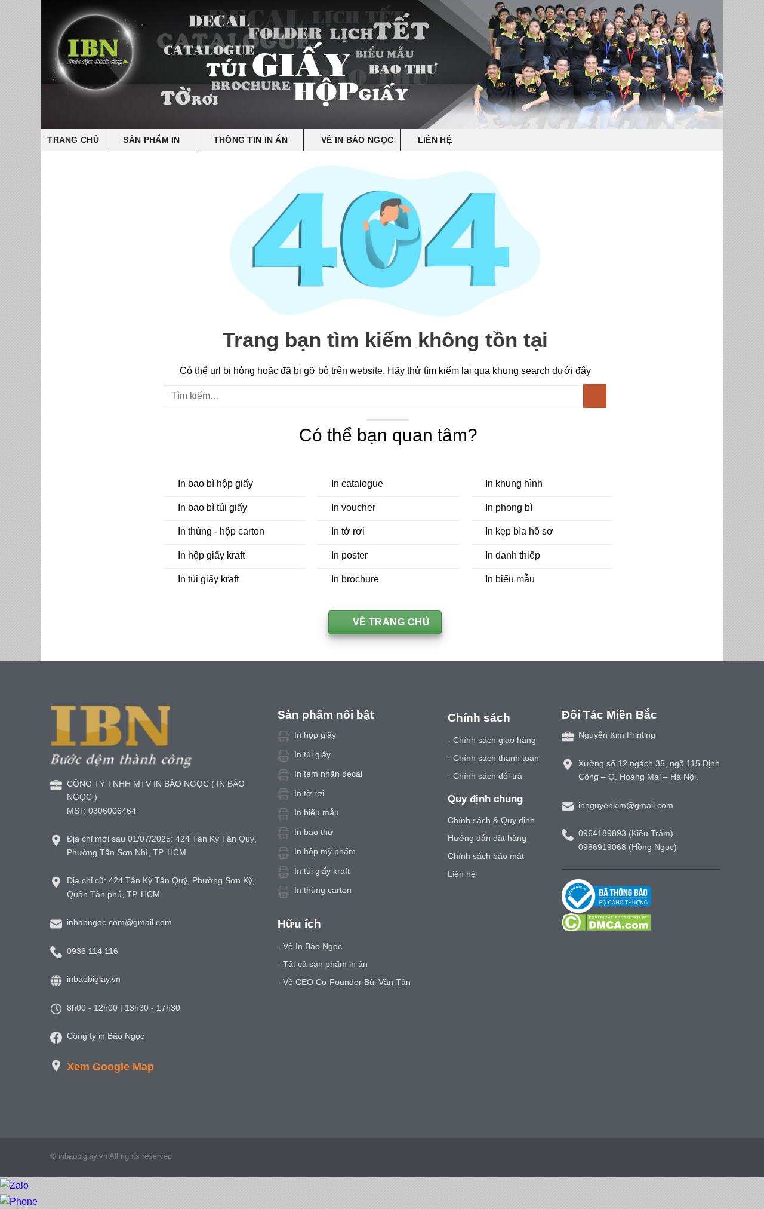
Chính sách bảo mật (486, 856)
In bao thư (313, 832)
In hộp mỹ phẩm (325, 851)
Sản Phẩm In (151, 140)
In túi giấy (312, 754)
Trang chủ (73, 140)
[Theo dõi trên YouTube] (712, 1158)
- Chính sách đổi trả (485, 776)
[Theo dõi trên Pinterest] (683, 1158)
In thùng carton (323, 890)
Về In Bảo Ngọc (357, 140)
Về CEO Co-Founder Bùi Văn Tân (347, 982)
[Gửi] (594, 395)
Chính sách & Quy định (491, 820)
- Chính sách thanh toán (493, 758)
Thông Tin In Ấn (251, 140)
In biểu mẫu (316, 812)
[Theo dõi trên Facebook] (640, 1158)
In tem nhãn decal (328, 773)
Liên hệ (435, 140)
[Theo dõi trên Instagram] (654, 1158)
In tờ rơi (309, 793)
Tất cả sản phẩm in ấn (325, 964)
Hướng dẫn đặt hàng (487, 838)
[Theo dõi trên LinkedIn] (698, 1158)
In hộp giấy (315, 734)
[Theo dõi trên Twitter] (669, 1158)
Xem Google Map (110, 1066)
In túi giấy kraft (322, 871)
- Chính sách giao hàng (492, 740)
